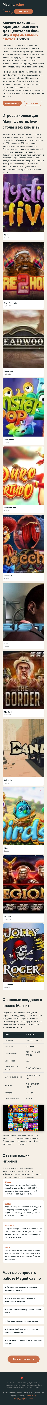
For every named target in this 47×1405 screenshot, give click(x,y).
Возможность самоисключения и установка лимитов (21, 1288)
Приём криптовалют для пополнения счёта (23, 1311)
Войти (7, 11)
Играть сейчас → (12, 103)
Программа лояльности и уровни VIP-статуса (23, 1342)
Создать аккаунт (23, 11)
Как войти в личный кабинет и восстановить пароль (20, 1299)
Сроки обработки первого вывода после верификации (21, 1330)
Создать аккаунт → (23, 1359)
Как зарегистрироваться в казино (22, 1321)
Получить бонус (32, 103)
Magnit (13, 4)
